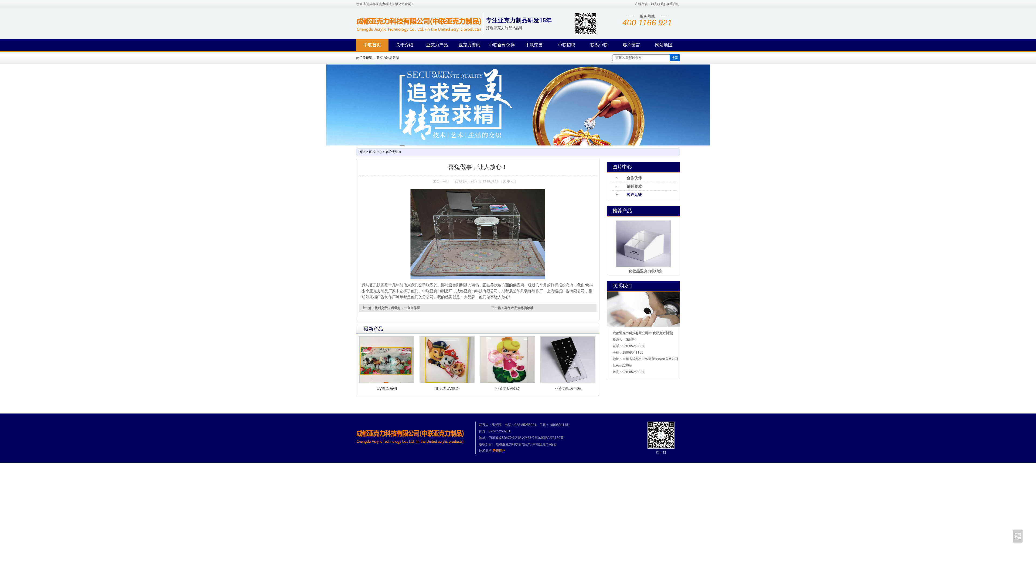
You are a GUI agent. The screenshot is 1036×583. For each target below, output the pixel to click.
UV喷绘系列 (387, 388)
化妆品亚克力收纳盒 (646, 271)
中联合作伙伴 (502, 45)
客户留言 (631, 45)
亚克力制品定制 (387, 58)
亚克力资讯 (469, 45)
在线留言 (641, 4)
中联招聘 (566, 45)
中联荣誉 (534, 45)
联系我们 (672, 4)
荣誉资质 (634, 186)
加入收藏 (657, 4)
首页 (362, 152)
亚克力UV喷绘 (447, 388)
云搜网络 (499, 451)
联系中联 (599, 45)
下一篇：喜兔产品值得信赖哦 (512, 308)
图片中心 (375, 152)
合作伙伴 (634, 178)
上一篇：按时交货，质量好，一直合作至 (391, 308)
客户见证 (392, 152)
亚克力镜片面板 (568, 388)
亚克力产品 (437, 45)
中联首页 (372, 45)
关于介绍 (404, 45)
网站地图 (663, 45)
